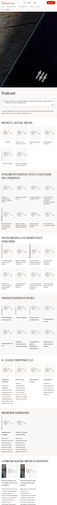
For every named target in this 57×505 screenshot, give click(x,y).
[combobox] (30, 2)
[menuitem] (4, 6)
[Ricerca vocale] (34, 3)
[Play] (5, 133)
